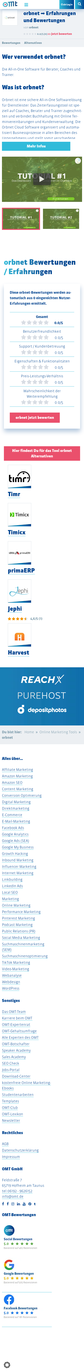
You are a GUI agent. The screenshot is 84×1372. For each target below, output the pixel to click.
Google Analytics (15, 834)
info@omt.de (12, 1196)
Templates (10, 1101)
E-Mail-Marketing (16, 821)
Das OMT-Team (14, 1011)
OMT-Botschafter (15, 1044)
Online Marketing (16, 905)
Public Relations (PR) (18, 931)
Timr (14, 494)
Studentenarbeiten (18, 1094)
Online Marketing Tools (58, 732)
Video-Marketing (15, 969)
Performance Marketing (21, 912)
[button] (7, 1365)
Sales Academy (14, 1057)
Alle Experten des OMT (20, 1037)
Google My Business (18, 847)
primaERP (21, 570)
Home (29, 732)
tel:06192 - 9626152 (17, 1191)
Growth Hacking (15, 853)
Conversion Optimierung (22, 795)
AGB (5, 1144)
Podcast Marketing (17, 924)
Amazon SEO (12, 782)
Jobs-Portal (11, 1070)
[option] (42, 182)
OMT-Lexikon (12, 1114)
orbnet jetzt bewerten (35, 417)
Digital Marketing (16, 802)
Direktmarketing (15, 808)
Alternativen (33, 43)
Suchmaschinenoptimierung (25, 956)
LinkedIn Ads (12, 886)
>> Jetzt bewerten (59, 34)
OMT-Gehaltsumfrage (19, 1031)
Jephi (15, 608)
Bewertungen (11, 43)
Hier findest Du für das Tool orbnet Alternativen (42, 453)
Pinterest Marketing (18, 918)
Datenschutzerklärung (20, 1150)
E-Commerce (12, 815)
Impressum (11, 1156)
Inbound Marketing (17, 860)
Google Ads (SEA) (15, 840)
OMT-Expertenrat (16, 1024)
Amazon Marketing (17, 776)
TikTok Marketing (16, 962)
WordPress (10, 988)
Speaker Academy (16, 1050)
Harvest (18, 652)
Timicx (17, 532)
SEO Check (10, 1063)
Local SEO (10, 892)
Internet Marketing (17, 873)
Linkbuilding (12, 879)
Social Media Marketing (21, 937)
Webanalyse (12, 975)
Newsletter (11, 1120)
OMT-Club (10, 1107)
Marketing (10, 899)
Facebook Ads (13, 828)
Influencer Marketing (19, 866)
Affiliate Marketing (17, 769)
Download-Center (16, 1076)
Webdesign (11, 982)
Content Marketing (17, 789)
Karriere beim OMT (17, 1018)
